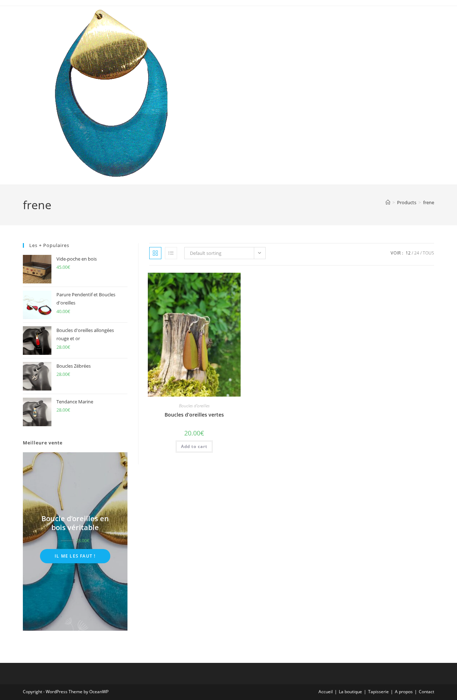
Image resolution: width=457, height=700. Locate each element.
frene (428, 202)
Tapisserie (378, 692)
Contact (426, 692)
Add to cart (194, 446)
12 (408, 253)
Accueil (325, 692)
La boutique (350, 692)
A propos (404, 692)
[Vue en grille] (155, 253)
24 (416, 253)
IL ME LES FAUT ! (75, 556)
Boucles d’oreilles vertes (194, 414)
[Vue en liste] (171, 253)
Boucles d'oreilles (194, 406)
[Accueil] (388, 202)
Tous (428, 253)
